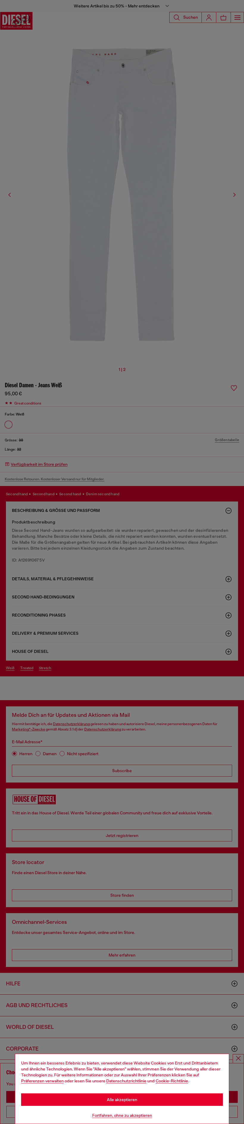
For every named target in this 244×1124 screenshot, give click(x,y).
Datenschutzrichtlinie (126, 1080)
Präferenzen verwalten (42, 1080)
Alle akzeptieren (122, 1099)
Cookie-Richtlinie (172, 1080)
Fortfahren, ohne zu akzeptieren (122, 1115)
